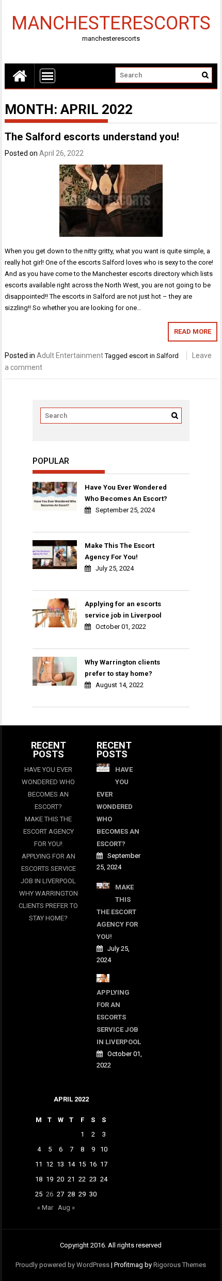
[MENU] (47, 76)
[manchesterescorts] (20, 75)
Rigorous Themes (179, 1265)
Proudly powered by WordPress (62, 1265)
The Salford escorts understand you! (92, 137)
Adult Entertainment (70, 355)
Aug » (66, 1207)
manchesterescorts (111, 22)
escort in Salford (154, 356)
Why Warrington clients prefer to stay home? (122, 667)
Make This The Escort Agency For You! (119, 551)
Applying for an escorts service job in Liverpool (123, 609)
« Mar (45, 1207)
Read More (192, 331)
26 (49, 1194)
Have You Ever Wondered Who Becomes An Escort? (126, 492)
